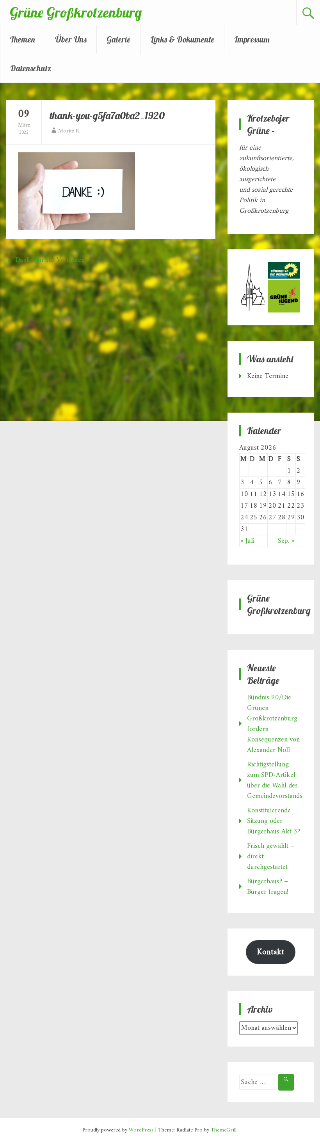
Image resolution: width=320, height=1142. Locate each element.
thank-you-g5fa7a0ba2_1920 (107, 115)
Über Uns (71, 39)
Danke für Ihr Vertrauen (45, 260)
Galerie (118, 39)
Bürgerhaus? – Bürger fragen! (267, 886)
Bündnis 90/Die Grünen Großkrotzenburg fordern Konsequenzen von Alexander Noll (273, 724)
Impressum (252, 39)
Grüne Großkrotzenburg (76, 12)
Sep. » (286, 541)
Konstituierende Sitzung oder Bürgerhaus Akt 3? (273, 821)
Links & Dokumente (182, 39)
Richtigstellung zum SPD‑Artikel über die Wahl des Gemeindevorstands (274, 780)
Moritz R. (69, 131)
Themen (22, 39)
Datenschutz (30, 68)
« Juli (247, 541)
